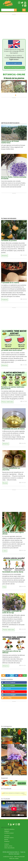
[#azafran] (14, 757)
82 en (8, 698)
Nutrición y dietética (9, 829)
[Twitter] (14, 824)
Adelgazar (6, 831)
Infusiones (6, 835)
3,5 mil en (7, 688)
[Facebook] (8, 824)
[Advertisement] (14, 25)
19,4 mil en (10, 691)
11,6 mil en (10, 694)
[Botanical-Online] (8, 3)
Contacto (6, 844)
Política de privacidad (19, 856)
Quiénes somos (8, 846)
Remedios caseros (9, 837)
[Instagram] (16, 824)
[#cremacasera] (14, 741)
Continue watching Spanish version (15, 67)
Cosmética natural (8, 833)
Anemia (6, 839)
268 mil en (10, 682)
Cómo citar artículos (9, 848)
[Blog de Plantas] (19, 824)
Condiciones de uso (8, 856)
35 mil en (10, 685)
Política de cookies (14, 858)
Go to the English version (14, 63)
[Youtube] (11, 824)
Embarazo (6, 841)
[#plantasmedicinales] (14, 772)
